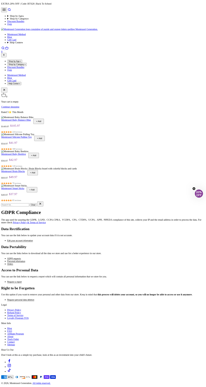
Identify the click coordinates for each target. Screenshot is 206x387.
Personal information (16, 261)
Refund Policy (14, 312)
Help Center (15, 42)
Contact (11, 342)
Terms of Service (15, 315)
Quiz (9, 24)
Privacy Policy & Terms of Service (29, 222)
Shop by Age (16, 16)
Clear (33, 205)
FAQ (9, 331)
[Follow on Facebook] (9, 362)
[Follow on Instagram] (9, 366)
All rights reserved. (41, 383)
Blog (9, 37)
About (10, 336)
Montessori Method (16, 34)
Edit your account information (20, 240)
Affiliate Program (15, 333)
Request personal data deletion (20, 300)
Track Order (13, 339)
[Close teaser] (193, 188)
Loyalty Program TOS (18, 318)
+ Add (38, 121)
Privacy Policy (14, 310)
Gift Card (11, 40)
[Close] (3, 55)
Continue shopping (10, 107)
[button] (199, 193)
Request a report (14, 282)
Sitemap (11, 344)
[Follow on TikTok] (9, 371)
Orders (10, 264)
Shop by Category (18, 18)
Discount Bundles (15, 21)
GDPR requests (14, 258)
